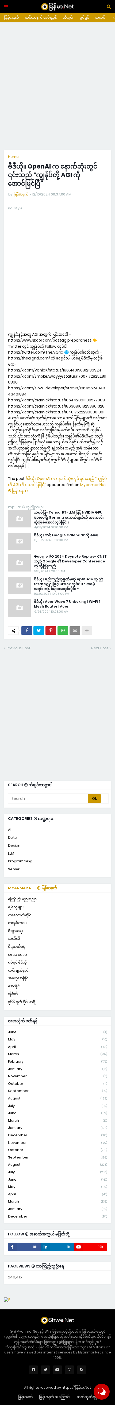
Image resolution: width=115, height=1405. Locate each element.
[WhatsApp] (62, 630)
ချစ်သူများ (16, 907)
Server (14, 869)
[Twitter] (38, 630)
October (57, 1083)
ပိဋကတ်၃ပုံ (16, 946)
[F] (7, 1299)
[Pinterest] (50, 630)
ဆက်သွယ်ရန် (87, 1396)
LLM (11, 853)
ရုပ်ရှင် (84, 17)
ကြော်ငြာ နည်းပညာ (22, 899)
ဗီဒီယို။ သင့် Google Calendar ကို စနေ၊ (66, 535)
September (57, 1090)
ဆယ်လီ (14, 938)
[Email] (75, 630)
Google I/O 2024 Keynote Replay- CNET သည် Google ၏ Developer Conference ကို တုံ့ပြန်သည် (70, 561)
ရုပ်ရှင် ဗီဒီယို (17, 962)
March (57, 1053)
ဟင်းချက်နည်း (19, 970)
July (57, 1105)
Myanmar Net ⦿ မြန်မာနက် (32, 888)
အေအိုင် (14, 986)
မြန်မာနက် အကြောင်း (55, 1396)
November (57, 1076)
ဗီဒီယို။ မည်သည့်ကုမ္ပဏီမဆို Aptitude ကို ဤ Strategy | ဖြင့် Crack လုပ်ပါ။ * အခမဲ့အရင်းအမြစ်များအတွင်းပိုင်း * (68, 584)
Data (12, 837)
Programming (20, 861)
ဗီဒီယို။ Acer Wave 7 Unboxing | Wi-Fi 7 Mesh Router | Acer (67, 604)
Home (13, 156)
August (57, 1098)
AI (9, 829)
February (57, 1061)
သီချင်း (68, 17)
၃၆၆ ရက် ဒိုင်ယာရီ (21, 1001)
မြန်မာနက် (11, 17)
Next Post (99, 648)
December (57, 1135)
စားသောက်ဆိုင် (19, 915)
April (57, 1046)
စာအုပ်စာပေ (17, 922)
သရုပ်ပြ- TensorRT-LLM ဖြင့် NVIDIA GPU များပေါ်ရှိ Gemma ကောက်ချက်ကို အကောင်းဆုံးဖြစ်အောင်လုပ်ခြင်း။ (69, 517)
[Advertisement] (57, 86)
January (57, 1068)
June (57, 1032)
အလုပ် (100, 17)
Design (14, 845)
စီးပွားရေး (15, 930)
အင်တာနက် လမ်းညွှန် (41, 17)
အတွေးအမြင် (18, 978)
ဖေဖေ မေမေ (17, 954)
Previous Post (18, 648)
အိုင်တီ (13, 993)
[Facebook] (26, 630)
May (57, 1039)
